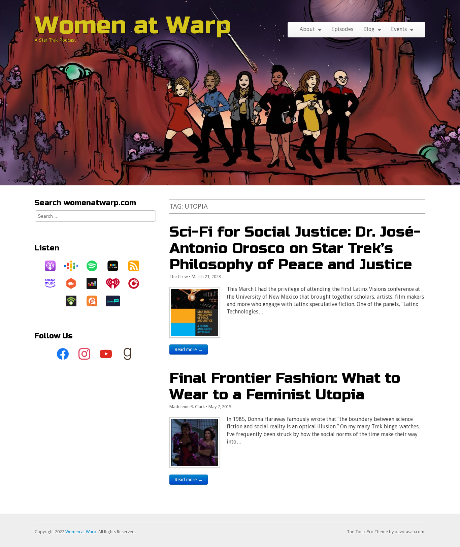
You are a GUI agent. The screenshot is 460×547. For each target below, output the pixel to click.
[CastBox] (74, 283)
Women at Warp (133, 25)
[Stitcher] (116, 266)
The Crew (178, 276)
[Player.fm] (137, 283)
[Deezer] (95, 283)
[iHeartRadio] (116, 283)
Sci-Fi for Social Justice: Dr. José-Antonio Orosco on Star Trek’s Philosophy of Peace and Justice (295, 248)
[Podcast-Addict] (95, 301)
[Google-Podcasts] (74, 266)
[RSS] (137, 266)
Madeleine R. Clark (187, 406)
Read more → (188, 349)
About (307, 29)
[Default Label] (106, 354)
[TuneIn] (116, 301)
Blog (368, 29)
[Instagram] (84, 354)
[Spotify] (95, 266)
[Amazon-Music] (53, 283)
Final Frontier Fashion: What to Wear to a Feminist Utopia (284, 386)
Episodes (342, 29)
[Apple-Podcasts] (53, 266)
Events (399, 29)
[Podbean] (74, 301)
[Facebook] (63, 354)
